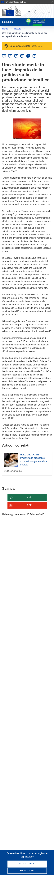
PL (35, 56)
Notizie (17, 29)
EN (10, 56)
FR (22, 56)
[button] (36, 12)
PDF (29, 505)
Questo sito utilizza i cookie (20, 853)
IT (28, 56)
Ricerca (42, 12)
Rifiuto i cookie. (27, 870)
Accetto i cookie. (27, 863)
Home (5, 29)
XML (29, 497)
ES (16, 56)
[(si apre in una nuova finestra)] (11, 11)
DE (4, 56)
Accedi (29, 12)
